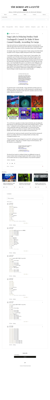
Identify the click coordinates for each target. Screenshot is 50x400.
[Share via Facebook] (7, 163)
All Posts (3, 26)
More (42, 26)
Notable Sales (28, 26)
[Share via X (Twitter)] (9, 163)
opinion (39, 26)
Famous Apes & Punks (9, 26)
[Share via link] (14, 163)
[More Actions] (42, 203)
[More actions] (42, 33)
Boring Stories (33, 26)
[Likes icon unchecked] (10, 225)
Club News (16, 26)
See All (47, 171)
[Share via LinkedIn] (12, 163)
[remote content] (25, 79)
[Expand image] (13, 101)
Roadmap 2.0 (22, 26)
